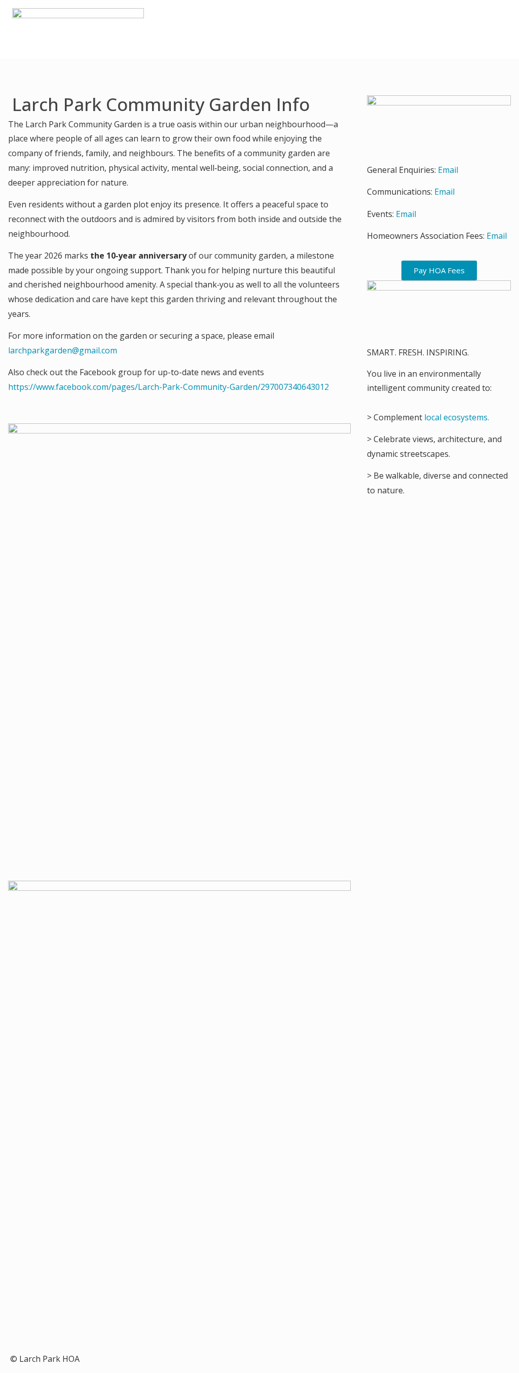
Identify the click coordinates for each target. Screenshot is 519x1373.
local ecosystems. (456, 417)
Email (448, 169)
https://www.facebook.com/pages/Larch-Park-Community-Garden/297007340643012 (168, 386)
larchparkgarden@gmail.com (63, 350)
